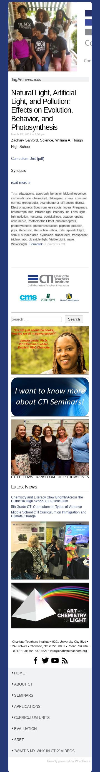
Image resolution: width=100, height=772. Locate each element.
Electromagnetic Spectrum (29, 207)
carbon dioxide (21, 198)
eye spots (55, 207)
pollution (76, 225)
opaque (68, 216)
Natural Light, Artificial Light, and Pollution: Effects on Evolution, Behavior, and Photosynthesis (43, 110)
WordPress (82, 761)
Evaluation (25, 729)
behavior (56, 193)
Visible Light (57, 239)
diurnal (79, 202)
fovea (67, 207)
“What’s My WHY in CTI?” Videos (44, 751)
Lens (74, 212)
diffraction (67, 202)
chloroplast (56, 198)
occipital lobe (52, 216)
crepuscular (30, 202)
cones (69, 198)
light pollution (19, 216)
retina (53, 230)
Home (19, 673)
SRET (19, 740)
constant (81, 198)
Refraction (41, 230)
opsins (78, 216)
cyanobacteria (49, 202)
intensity (58, 212)
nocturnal (36, 216)
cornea (16, 202)
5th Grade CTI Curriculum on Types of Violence (46, 507)
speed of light (75, 230)
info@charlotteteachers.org (68, 650)
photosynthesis (21, 225)
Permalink (36, 244)
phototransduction (45, 225)
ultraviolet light (38, 239)
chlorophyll (39, 198)
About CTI (24, 684)
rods (62, 230)
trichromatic (19, 239)
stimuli (15, 235)
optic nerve (18, 221)
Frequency (79, 207)
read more (20, 182)
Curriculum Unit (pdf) (27, 159)
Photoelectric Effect (41, 221)
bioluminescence (74, 193)
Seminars (23, 695)
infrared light (43, 212)
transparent (80, 235)
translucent (62, 235)
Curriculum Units (32, 718)
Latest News (24, 487)
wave (70, 239)
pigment (64, 225)
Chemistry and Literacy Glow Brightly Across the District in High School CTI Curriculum (47, 499)
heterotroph (19, 212)
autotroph (42, 193)
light (82, 212)
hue (30, 212)
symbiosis (47, 235)
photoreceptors (66, 221)
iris (67, 212)
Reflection (25, 230)
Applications (27, 706)
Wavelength (19, 244)
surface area (29, 235)
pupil (14, 230)
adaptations (26, 193)
